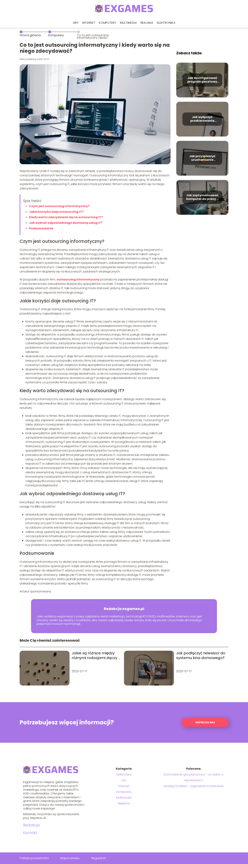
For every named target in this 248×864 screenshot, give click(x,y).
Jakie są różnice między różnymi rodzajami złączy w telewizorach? (96, 655)
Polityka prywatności (34, 858)
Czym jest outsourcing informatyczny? (59, 206)
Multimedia (128, 23)
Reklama (147, 23)
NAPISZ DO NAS (205, 722)
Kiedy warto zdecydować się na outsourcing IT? (66, 217)
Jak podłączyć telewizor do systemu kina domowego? (200, 655)
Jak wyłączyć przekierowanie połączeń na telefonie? (202, 119)
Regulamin (98, 858)
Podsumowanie (41, 228)
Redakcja (31, 825)
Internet (88, 23)
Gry (76, 23)
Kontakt (30, 832)
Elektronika (166, 23)
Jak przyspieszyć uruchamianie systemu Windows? (202, 158)
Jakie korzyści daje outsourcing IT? (56, 212)
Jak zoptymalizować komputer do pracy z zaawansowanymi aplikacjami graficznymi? (202, 197)
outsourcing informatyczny (77, 279)
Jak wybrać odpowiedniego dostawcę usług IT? (66, 223)
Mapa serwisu (70, 858)
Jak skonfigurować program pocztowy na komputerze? (202, 80)
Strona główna (30, 35)
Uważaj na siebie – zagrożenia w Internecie (193, 786)
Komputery (107, 23)
